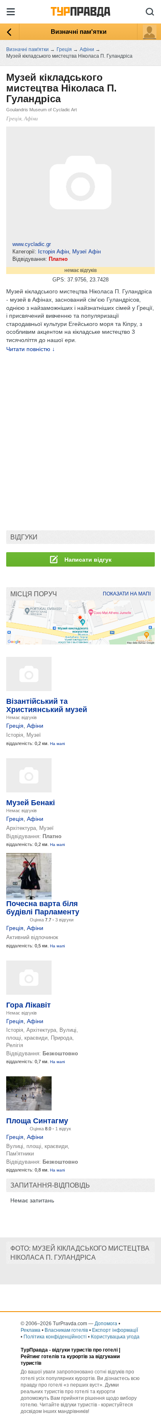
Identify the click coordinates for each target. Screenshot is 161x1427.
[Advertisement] (80, 441)
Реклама (30, 1330)
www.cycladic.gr (31, 244)
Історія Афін (53, 251)
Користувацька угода (115, 1337)
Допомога (106, 1323)
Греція (15, 725)
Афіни (35, 725)
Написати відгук (87, 559)
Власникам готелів (66, 1330)
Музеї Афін (86, 251)
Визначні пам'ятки (79, 31)
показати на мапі (127, 594)
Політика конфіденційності (55, 1337)
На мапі (57, 743)
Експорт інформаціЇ (115, 1330)
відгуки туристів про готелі (85, 1350)
